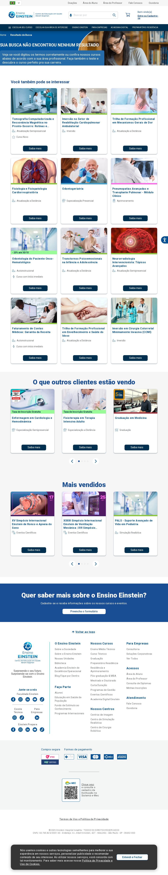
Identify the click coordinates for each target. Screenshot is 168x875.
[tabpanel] (32, 421)
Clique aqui (88, 784)
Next (96, 461)
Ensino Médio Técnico (103, 649)
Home (3, 35)
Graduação (97, 658)
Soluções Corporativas (139, 654)
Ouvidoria (154, 3)
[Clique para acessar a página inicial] (35, 18)
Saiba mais (35, 148)
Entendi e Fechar (132, 857)
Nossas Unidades (64, 658)
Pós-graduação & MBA (103, 676)
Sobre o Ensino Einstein (68, 654)
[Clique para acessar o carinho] (128, 15)
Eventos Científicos (102, 694)
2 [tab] (82, 461)
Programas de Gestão (103, 690)
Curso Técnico (99, 654)
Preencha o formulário (84, 611)
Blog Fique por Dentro (67, 676)
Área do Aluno (90, 3)
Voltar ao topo (85, 631)
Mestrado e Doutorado (103, 680)
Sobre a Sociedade (65, 649)
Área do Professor (112, 3)
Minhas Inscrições (136, 688)
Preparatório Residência (104, 663)
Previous (72, 461)
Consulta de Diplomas (138, 683)
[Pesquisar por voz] (71, 15)
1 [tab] (79, 461)
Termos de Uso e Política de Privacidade (84, 819)
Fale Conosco (135, 3)
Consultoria (133, 649)
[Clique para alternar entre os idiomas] (15, 2)
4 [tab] (88, 461)
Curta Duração (99, 685)
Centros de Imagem (102, 714)
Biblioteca (60, 663)
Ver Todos (132, 658)
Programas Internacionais (69, 713)
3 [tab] (85, 461)
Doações (72, 3)
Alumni (59, 692)
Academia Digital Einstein (105, 699)
